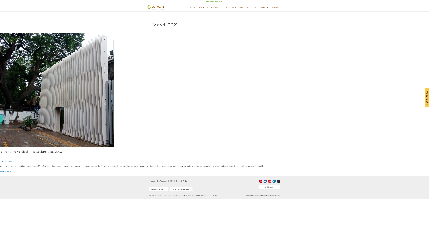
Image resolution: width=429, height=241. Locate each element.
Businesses (230, 7)
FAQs (185, 181)
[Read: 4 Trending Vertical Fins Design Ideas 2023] (57, 90)
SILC (171, 181)
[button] (158, 189)
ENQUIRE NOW (427, 98)
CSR (254, 7)
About (202, 7)
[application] (207, 7)
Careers (264, 7)
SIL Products (162, 181)
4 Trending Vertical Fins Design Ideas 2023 (31, 152)
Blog (4, 161)
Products (216, 7)
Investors (244, 7)
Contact (275, 7)
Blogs (178, 181)
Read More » (5, 171)
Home (193, 7)
